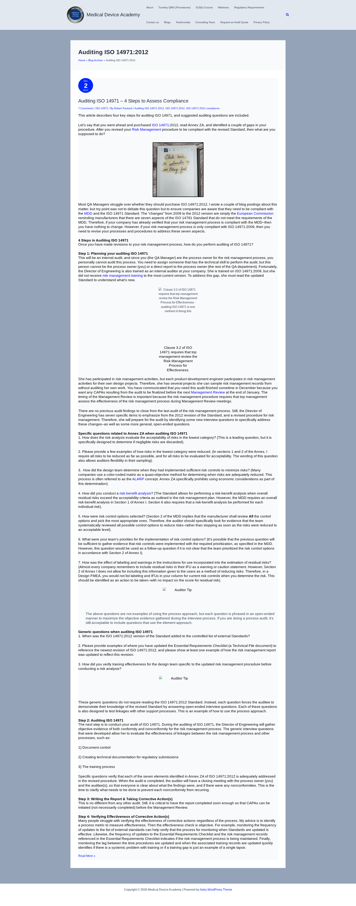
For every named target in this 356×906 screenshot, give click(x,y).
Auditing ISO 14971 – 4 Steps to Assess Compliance (133, 101)
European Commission (255, 213)
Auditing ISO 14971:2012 (149, 108)
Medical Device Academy (113, 14)
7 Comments (85, 108)
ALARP (138, 479)
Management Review (208, 392)
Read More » (86, 856)
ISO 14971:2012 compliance (203, 108)
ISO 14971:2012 (175, 108)
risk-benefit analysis (135, 493)
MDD (88, 213)
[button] (287, 14)
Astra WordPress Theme (216, 889)
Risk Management (146, 129)
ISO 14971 (101, 108)
